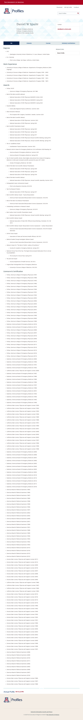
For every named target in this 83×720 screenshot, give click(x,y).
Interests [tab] (29, 43)
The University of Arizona (53, 714)
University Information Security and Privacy (41, 712)
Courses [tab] (48, 43)
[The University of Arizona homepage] (14, 2)
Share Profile (60, 53)
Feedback (76, 7)
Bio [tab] (11, 43)
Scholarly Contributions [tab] (68, 43)
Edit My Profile (68, 7)
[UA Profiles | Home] (16, 11)
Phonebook (59, 7)
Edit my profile (19, 691)
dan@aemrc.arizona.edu (64, 29)
